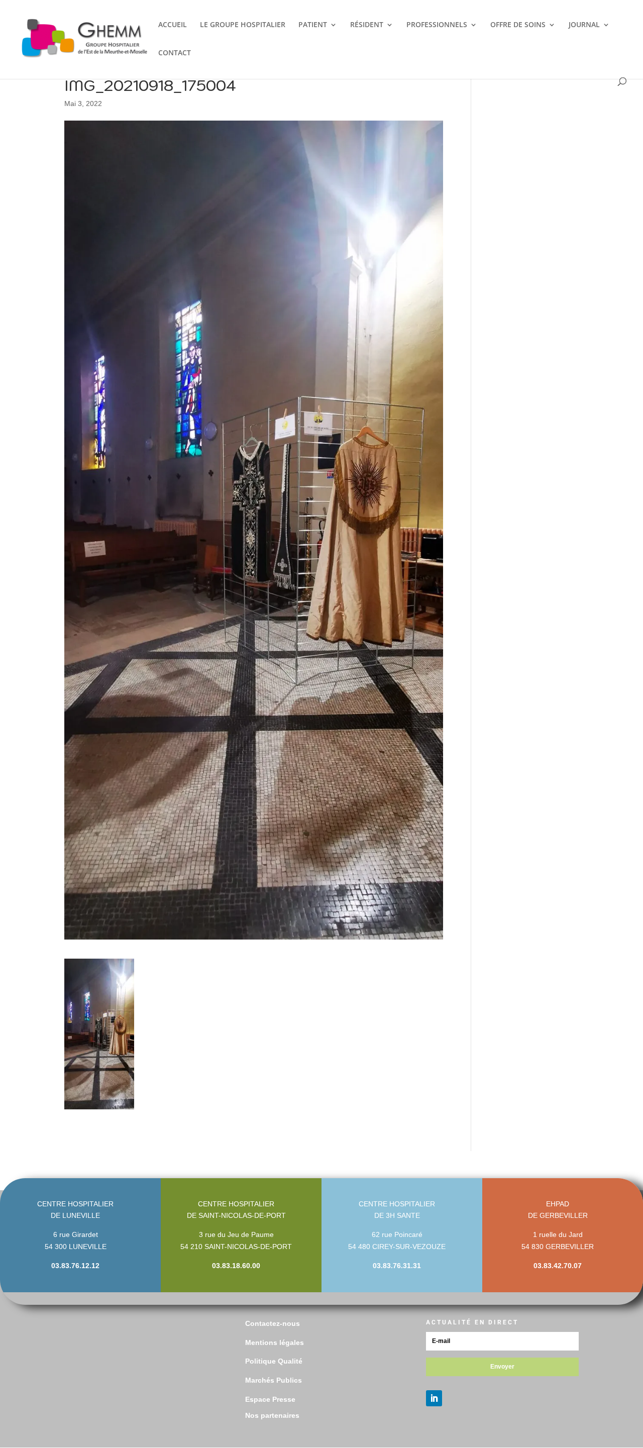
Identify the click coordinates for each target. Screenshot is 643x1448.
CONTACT (174, 53)
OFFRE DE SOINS (518, 25)
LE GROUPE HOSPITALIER (242, 25)
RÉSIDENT (366, 25)
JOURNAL (584, 25)
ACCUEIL (172, 25)
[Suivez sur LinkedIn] (434, 1398)
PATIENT (312, 25)
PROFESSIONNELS (436, 25)
